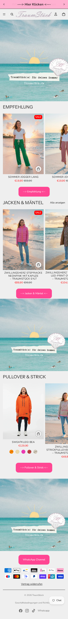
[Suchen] (12, 14)
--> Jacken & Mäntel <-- (34, 293)
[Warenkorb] (64, 14)
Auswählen (41, 169)
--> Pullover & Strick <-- (34, 467)
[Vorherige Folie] (4, 4)
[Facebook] (20, 611)
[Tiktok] (33, 611)
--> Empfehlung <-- (34, 191)
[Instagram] (27, 611)
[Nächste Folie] (64, 4)
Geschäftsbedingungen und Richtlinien (34, 602)
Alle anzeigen (57, 202)
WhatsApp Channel (34, 559)
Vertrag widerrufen (31, 584)
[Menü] (4, 14)
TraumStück (38, 595)
